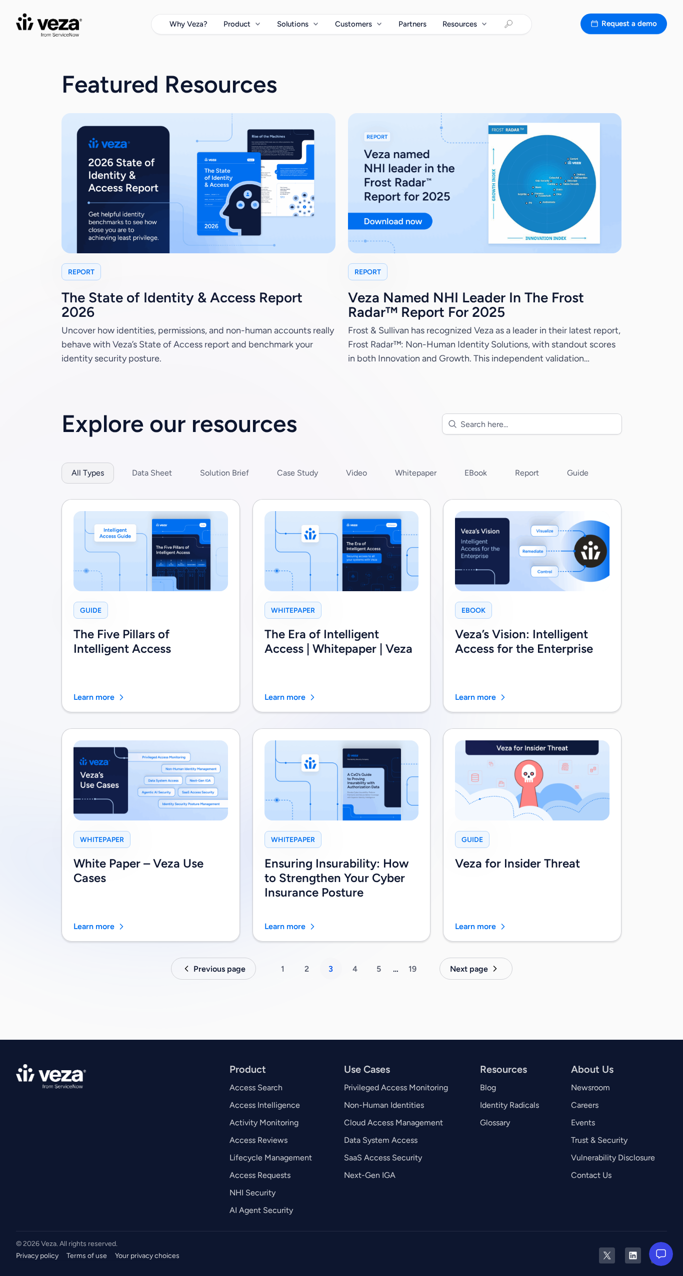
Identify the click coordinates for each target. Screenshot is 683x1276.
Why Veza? (189, 23)
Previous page (220, 969)
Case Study (297, 473)
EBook (475, 473)
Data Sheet (152, 473)
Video (356, 473)
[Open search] (509, 24)
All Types (88, 473)
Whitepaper (415, 473)
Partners (412, 23)
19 (412, 969)
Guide (577, 473)
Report (527, 473)
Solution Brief (224, 473)
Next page (469, 969)
